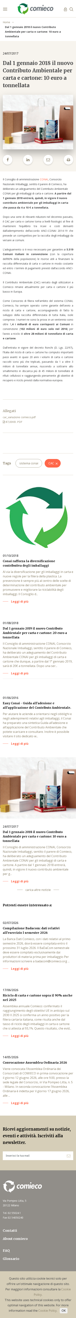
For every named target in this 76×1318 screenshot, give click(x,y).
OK (64, 1311)
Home (6, 22)
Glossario (11, 1259)
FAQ (6, 1250)
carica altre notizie (38, 890)
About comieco (15, 1239)
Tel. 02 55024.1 (12, 1213)
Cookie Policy (47, 1311)
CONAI (44, 179)
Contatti (10, 1230)
